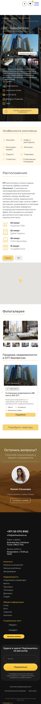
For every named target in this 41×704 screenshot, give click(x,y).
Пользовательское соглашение (15, 690)
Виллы (6, 583)
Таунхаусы (8, 587)
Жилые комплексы (12, 568)
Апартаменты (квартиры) (14, 580)
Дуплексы (7, 593)
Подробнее (20, 415)
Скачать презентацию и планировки (22, 111)
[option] (20, 330)
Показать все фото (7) (27, 53)
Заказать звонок (14, 636)
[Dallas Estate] (6, 3)
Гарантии (7, 612)
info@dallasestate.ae (17, 535)
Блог (5, 608)
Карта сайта (32, 690)
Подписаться (20, 667)
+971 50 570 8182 (17, 531)
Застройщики (9, 571)
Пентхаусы (8, 590)
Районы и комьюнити (13, 565)
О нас (5, 605)
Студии (6, 596)
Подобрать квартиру (20, 427)
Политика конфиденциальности (20, 686)
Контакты (7, 615)
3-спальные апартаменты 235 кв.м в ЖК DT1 (20, 394)
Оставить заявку (20, 500)
